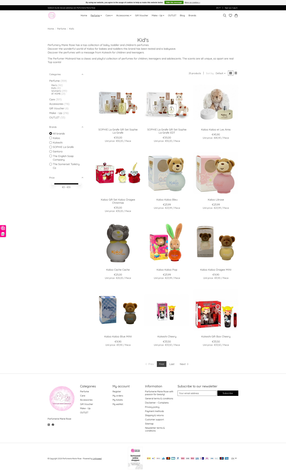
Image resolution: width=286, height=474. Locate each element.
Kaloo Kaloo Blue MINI (118, 336)
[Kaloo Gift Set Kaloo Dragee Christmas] (118, 173)
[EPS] (207, 458)
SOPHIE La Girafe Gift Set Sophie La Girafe (118, 131)
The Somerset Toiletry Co (66, 165)
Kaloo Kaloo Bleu (167, 199)
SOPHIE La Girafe (63, 147)
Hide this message (174, 2)
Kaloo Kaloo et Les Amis (216, 129)
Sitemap (149, 423)
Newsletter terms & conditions (155, 429)
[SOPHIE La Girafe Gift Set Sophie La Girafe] (118, 103)
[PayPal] (178, 458)
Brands (192, 15)
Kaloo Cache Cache (118, 269)
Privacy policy (152, 407)
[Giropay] (202, 458)
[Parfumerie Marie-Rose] (52, 15)
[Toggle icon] (225, 15)
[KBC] (163, 458)
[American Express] (227, 458)
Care (52, 99)
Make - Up (56, 113)
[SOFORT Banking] (192, 458)
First (161, 364)
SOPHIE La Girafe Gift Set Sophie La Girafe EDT (166, 131)
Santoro (58, 151)
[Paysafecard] (217, 458)
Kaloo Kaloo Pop (167, 269)
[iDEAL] (149, 458)
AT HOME (56, 93)
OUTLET (172, 15)
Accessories (56, 103)
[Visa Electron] (197, 458)
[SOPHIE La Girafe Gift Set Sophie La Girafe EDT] (166, 103)
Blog (182, 15)
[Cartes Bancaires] (173, 458)
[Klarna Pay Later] (183, 458)
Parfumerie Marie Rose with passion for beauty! (159, 393)
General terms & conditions (159, 398)
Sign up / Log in (231, 8)
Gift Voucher (141, 15)
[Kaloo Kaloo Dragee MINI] (215, 243)
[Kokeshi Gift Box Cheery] (215, 310)
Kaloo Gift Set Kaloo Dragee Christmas (118, 201)
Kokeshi (57, 142)
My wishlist (118, 404)
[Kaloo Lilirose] (215, 173)
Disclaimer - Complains (157, 402)
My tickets (118, 399)
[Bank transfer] (188, 458)
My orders (118, 395)
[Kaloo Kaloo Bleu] (166, 173)
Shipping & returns (154, 415)
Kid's (53, 88)
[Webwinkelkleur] (135, 468)
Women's (56, 90)
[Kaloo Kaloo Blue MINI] (118, 310)
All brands (59, 133)
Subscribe (228, 393)
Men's (54, 85)
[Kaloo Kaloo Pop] (166, 243)
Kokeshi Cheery (166, 336)
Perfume (61, 28)
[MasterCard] (168, 458)
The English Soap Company (63, 157)
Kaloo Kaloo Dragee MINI (215, 269)
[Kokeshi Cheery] (166, 310)
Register (117, 391)
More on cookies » (192, 2)
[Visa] (212, 458)
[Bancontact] (154, 458)
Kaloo (56, 138)
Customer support (154, 419)
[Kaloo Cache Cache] (118, 243)
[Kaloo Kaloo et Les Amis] (215, 103)
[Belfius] (158, 458)
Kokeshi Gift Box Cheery (215, 336)
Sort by (210, 73)
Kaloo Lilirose (216, 199)
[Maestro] (222, 458)
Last (171, 364)
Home (84, 15)
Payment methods (154, 411)
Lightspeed (97, 458)
